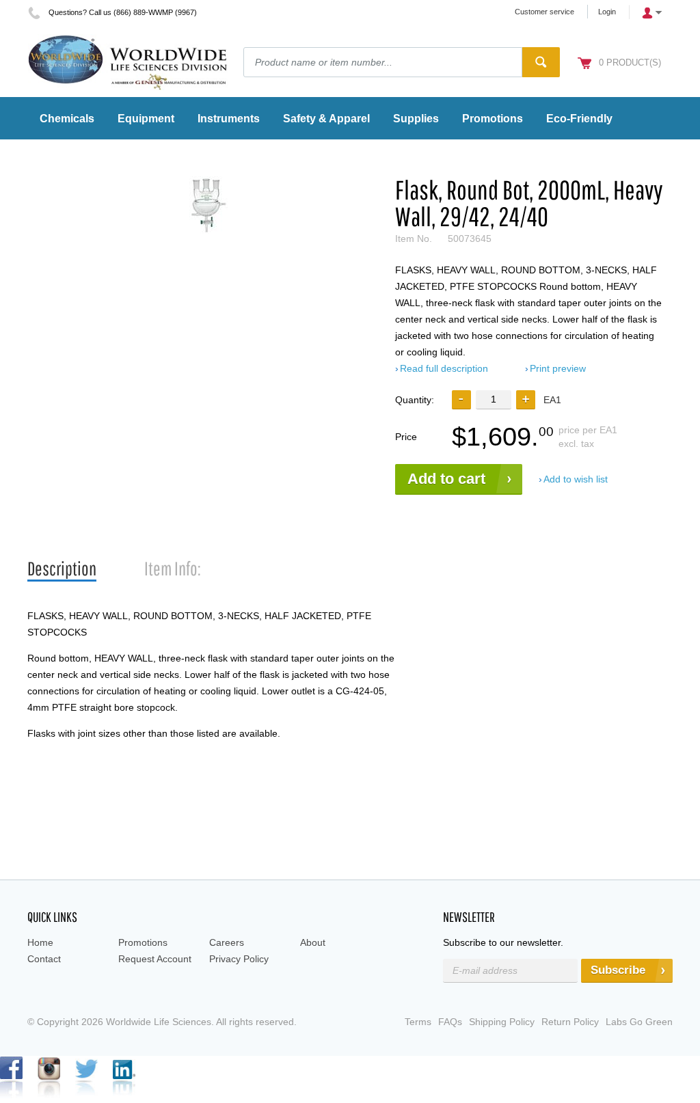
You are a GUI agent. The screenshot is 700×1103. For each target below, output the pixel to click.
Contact (44, 958)
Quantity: (414, 399)
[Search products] (541, 62)
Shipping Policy (502, 1021)
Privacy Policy (239, 958)
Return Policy (570, 1021)
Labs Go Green (639, 1021)
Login (607, 12)
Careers (226, 942)
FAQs (450, 1021)
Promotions (142, 942)
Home (40, 942)
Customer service (544, 12)
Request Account (154, 958)
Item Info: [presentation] (172, 568)
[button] (525, 399)
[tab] (61, 569)
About (312, 942)
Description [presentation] (61, 568)
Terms (418, 1021)
